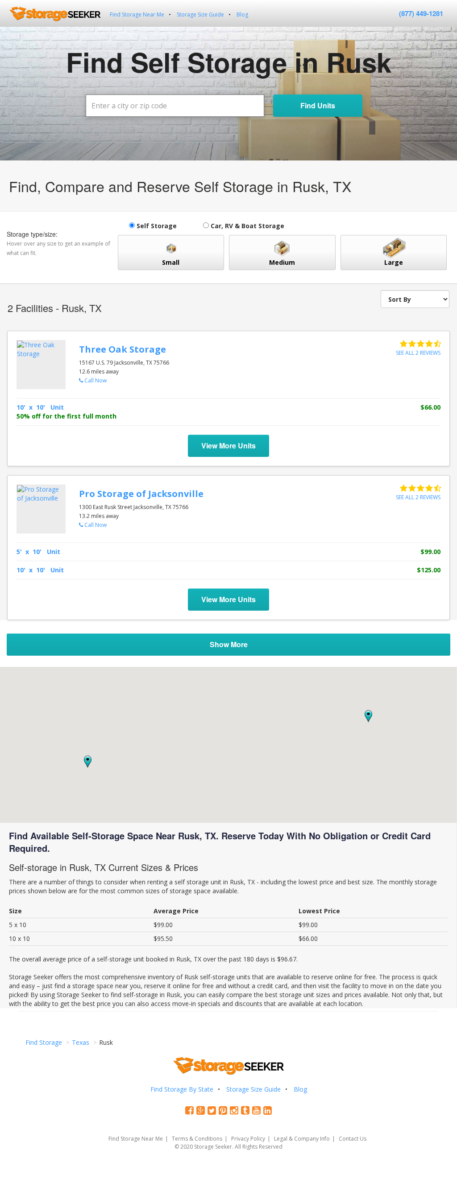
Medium (282, 262)
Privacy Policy (248, 1138)
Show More (229, 644)
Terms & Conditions (197, 1138)
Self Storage (156, 226)
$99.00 (430, 551)
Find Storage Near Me (137, 14)
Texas (80, 1042)
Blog (242, 14)
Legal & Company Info (302, 1138)
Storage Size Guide (200, 14)
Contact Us (352, 1138)
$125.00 (428, 570)
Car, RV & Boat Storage (246, 226)
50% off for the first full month (66, 416)
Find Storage (43, 1042)
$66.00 (430, 407)
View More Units (228, 446)
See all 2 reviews (418, 353)
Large (393, 262)
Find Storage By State (181, 1089)
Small (170, 262)
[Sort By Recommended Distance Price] (415, 299)
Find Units (317, 105)
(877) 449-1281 (421, 13)
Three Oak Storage (122, 349)
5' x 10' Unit (38, 551)
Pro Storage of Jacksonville (141, 494)
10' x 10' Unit (40, 407)
